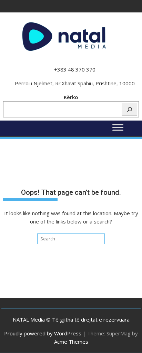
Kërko (71, 97)
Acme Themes (71, 341)
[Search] (129, 109)
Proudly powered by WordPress (42, 333)
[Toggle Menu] (117, 127)
